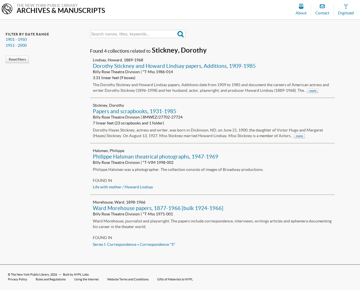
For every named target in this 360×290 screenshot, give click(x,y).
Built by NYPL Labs (76, 274)
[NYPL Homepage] (7, 9)
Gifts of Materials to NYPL (175, 279)
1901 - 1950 (16, 39)
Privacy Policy (17, 279)
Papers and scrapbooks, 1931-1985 (134, 111)
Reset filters (17, 59)
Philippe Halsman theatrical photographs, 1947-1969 (155, 156)
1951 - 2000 (16, 45)
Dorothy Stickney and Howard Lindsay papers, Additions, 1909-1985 (174, 66)
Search (181, 34)
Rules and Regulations (51, 279)
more (312, 90)
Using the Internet (86, 279)
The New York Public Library (30, 274)
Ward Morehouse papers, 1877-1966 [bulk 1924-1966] (158, 208)
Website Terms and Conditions (128, 279)
